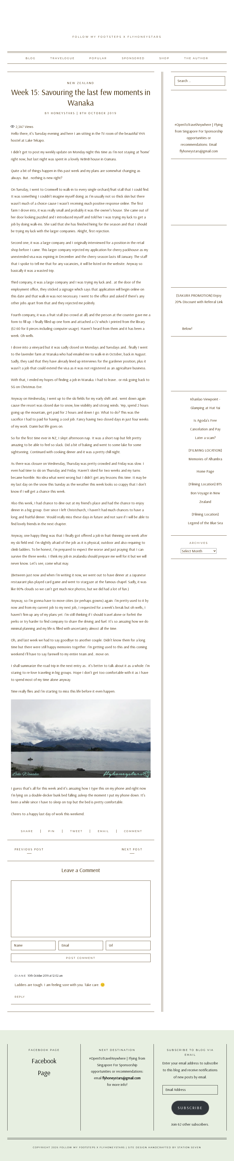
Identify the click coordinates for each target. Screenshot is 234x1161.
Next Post (132, 849)
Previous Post (29, 849)
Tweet (77, 831)
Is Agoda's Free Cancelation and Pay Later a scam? (205, 429)
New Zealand (80, 83)
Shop (164, 58)
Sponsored (133, 58)
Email (104, 831)
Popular (98, 58)
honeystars (63, 113)
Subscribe (190, 1107)
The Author (196, 58)
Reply (20, 996)
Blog (31, 58)
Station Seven (189, 1147)
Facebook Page (44, 1050)
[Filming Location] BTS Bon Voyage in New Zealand (205, 493)
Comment (133, 831)
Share (28, 831)
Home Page (205, 471)
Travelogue (62, 58)
